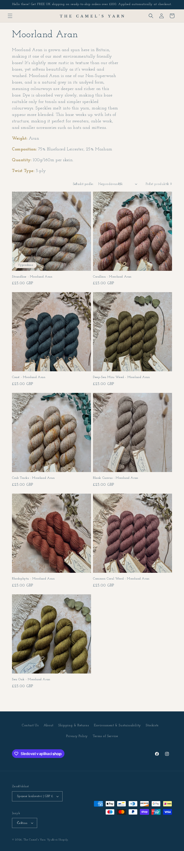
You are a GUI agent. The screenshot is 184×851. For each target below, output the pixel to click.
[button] (10, 16)
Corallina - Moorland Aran (112, 276)
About (48, 725)
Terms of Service (105, 736)
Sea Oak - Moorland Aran (31, 679)
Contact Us (30, 725)
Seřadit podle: (83, 184)
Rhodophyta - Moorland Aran (33, 578)
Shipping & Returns (73, 725)
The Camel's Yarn (34, 840)
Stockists (152, 725)
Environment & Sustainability (117, 725)
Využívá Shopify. (58, 840)
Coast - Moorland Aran (29, 377)
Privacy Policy (77, 736)
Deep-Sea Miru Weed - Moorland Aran (121, 377)
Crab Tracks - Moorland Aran (33, 477)
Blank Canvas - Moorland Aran (115, 477)
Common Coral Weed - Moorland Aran (121, 578)
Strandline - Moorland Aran (32, 276)
